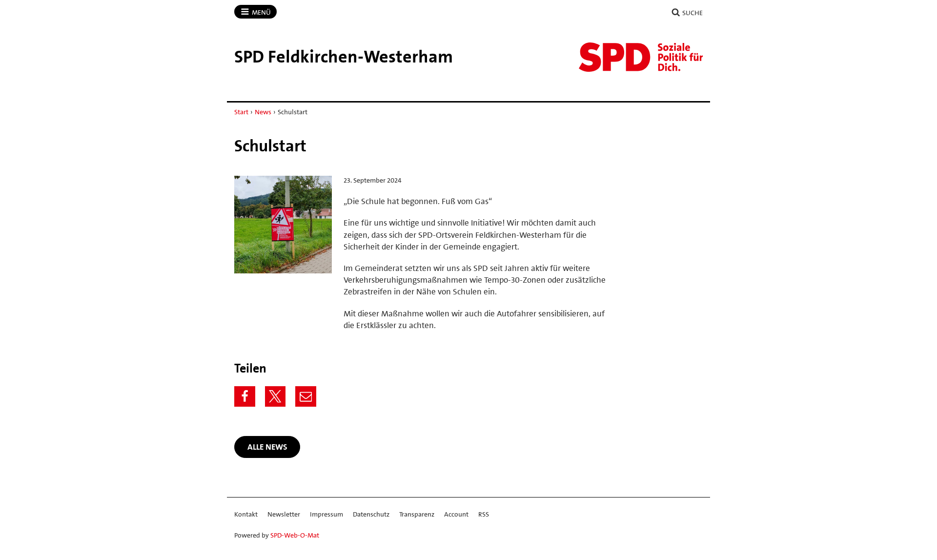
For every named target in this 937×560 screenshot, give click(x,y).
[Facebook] (244, 396)
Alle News (267, 446)
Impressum (326, 514)
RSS (483, 514)
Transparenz (416, 514)
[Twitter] (275, 396)
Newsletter (283, 514)
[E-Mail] (305, 396)
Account (456, 514)
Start (241, 111)
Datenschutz (371, 514)
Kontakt (246, 514)
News (263, 111)
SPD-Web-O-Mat (294, 535)
